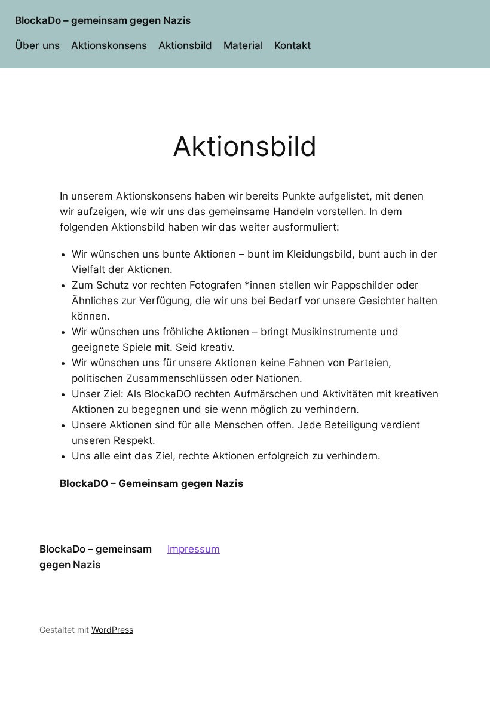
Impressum (193, 549)
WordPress (112, 629)
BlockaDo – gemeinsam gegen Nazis (103, 20)
